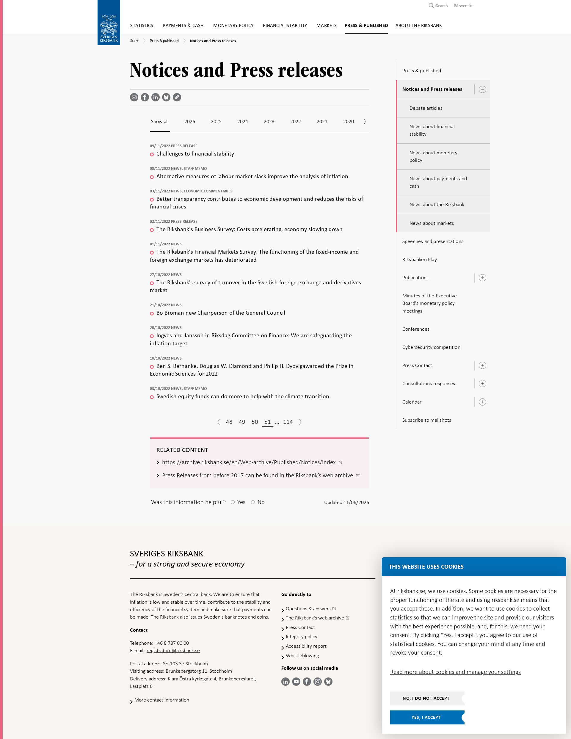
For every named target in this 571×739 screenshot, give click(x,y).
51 (267, 422)
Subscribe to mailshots (426, 420)
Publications (415, 277)
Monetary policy (233, 25)
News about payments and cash (438, 182)
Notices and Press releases (432, 89)
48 (229, 422)
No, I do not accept (426, 698)
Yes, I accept (426, 717)
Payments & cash (183, 25)
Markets (326, 25)
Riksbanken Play (419, 259)
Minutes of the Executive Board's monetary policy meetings (429, 303)
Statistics (141, 25)
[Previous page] (218, 422)
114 (288, 422)
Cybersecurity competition (431, 347)
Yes (241, 502)
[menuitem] (462, 5)
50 (255, 422)
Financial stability (285, 25)
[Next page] (300, 422)
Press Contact (417, 365)
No (261, 502)
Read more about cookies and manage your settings (455, 672)
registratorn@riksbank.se (173, 650)
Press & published (366, 25)
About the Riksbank (419, 25)
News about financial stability (432, 130)
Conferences (415, 329)
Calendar (412, 401)
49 (242, 422)
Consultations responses (428, 383)
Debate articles (426, 108)
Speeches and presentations (432, 241)
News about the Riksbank (437, 204)
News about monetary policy (434, 156)
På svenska (463, 5)
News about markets (432, 223)
